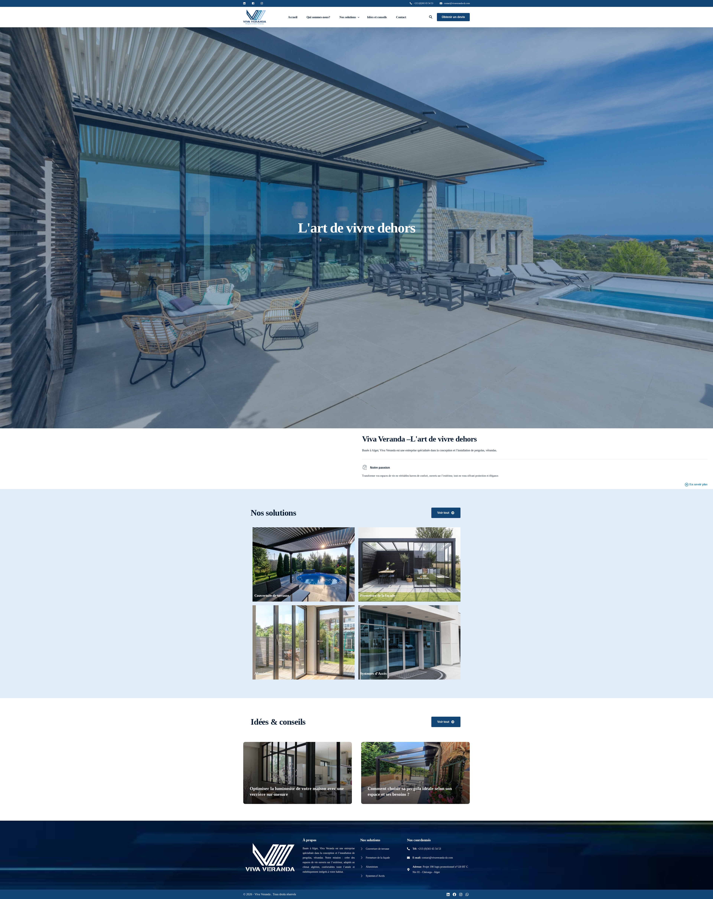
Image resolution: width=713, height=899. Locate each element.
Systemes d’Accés (375, 875)
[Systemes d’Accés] (361, 875)
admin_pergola (259, 801)
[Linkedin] (448, 894)
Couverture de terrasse (377, 848)
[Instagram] (460, 894)
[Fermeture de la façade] (361, 857)
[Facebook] (454, 894)
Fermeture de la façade (378, 857)
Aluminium (372, 866)
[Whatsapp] (467, 894)
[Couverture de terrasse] (361, 848)
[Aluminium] (361, 866)
